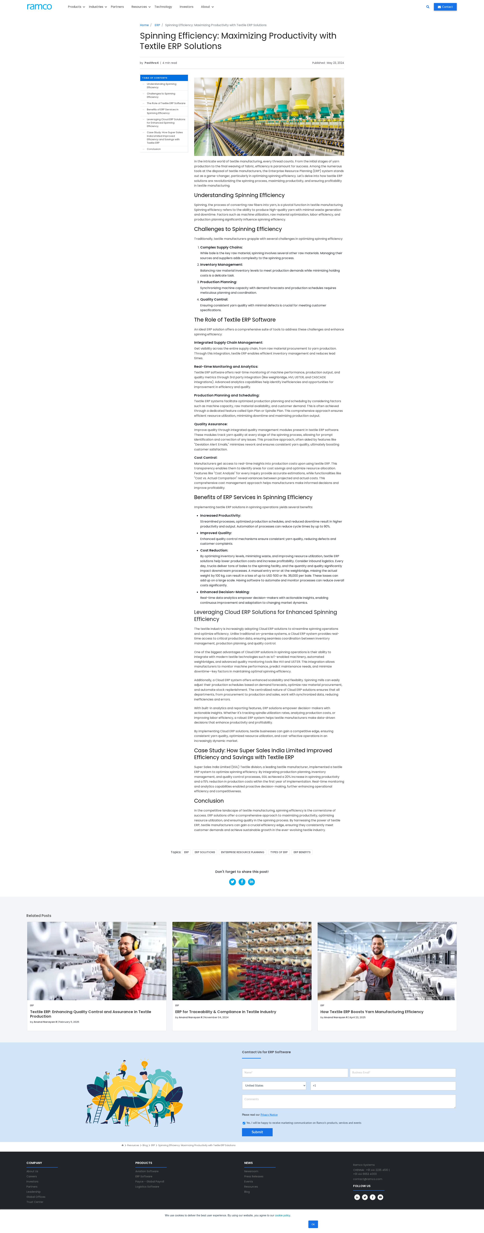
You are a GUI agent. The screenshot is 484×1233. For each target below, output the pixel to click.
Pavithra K (152, 63)
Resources (133, 1145)
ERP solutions (205, 852)
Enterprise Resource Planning (242, 852)
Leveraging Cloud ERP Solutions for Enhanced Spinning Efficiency (166, 123)
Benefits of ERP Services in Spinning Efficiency (162, 111)
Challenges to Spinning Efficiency (161, 95)
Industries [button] (96, 7)
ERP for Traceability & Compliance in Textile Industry (225, 1011)
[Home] (122, 1145)
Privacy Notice (269, 1115)
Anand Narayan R (45, 1022)
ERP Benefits (302, 852)
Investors (186, 7)
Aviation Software (147, 1171)
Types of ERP (279, 852)
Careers (31, 1176)
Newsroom (251, 1171)
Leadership (33, 1192)
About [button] (205, 7)
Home (144, 25)
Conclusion (154, 149)
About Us (32, 1171)
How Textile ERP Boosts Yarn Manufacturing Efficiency (372, 1011)
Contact (447, 6)
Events (248, 1181)
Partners (117, 7)
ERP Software (143, 1176)
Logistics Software (147, 1187)
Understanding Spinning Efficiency (161, 85)
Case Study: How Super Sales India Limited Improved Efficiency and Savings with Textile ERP (165, 138)
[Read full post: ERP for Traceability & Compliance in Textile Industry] (242, 961)
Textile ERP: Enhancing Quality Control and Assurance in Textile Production (90, 1014)
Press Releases (253, 1176)
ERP (157, 25)
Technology (163, 7)
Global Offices (35, 1197)
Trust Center (34, 1202)
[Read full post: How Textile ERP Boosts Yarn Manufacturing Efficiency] (387, 961)
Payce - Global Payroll (149, 1181)
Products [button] (74, 7)
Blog (145, 1145)
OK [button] (313, 1224)
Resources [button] (139, 7)
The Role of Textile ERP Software (166, 103)
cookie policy (282, 1215)
